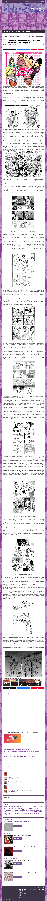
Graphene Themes (11, 899)
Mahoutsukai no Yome (37, 811)
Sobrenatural (10, 814)
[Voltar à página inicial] (23, 8)
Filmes (20, 897)
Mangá (17, 44)
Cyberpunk (21, 808)
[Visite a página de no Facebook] (5, 1)
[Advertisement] (23, 22)
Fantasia (36, 808)
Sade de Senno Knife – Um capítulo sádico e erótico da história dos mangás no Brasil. (22, 870)
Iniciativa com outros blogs (8, 811)
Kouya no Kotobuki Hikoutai (21, 811)
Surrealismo (15, 814)
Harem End (22, 692)
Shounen (40, 813)
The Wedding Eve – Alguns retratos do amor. (13, 758)
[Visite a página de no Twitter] (7, 1)
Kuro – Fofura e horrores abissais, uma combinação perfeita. (16, 749)
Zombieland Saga (24, 814)
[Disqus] (23, 714)
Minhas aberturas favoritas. (10, 754)
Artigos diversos (21, 892)
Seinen (32, 813)
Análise (10, 44)
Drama (30, 808)
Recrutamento (28, 31)
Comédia (18, 808)
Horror (25, 692)
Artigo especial (28, 806)
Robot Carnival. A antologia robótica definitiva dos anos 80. (18, 772)
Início (4, 31)
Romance (29, 813)
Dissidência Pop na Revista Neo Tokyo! (15, 781)
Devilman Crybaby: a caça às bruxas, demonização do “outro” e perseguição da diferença (23, 846)
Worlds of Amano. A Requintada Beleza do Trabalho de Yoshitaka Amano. (12, 37)
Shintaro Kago (10, 693)
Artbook (23, 806)
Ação (35, 806)
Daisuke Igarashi (25, 808)
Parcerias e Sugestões (20, 31)
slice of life (6, 814)
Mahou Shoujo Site (28, 811)
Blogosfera (37, 806)
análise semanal (16, 806)
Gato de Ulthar (6, 44)
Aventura (32, 806)
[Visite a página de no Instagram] (8, 1)
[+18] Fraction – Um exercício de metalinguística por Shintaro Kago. (20, 790)
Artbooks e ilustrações (22, 893)
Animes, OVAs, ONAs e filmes (23, 891)
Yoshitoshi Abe (19, 814)
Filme (10, 810)
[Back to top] (44, 898)
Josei (13, 811)
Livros (20, 894)
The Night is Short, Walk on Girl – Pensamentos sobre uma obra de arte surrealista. (21, 751)
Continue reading (17, 826)
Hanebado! (28, 810)
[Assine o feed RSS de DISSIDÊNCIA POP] (3, 1)
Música (12, 813)
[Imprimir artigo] (43, 44)
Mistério (9, 813)
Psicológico (24, 813)
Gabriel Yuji (13, 810)
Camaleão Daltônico (13, 808)
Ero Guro (11, 692)
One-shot (14, 813)
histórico (31, 810)
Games (20, 896)
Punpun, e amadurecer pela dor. (11, 858)
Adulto (5, 692)
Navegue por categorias (10, 31)
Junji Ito (15, 811)
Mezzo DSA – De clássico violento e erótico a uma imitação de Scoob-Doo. (19, 756)
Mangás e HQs (21, 890)
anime (5, 806)
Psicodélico (5, 693)
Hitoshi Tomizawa (36, 810)
